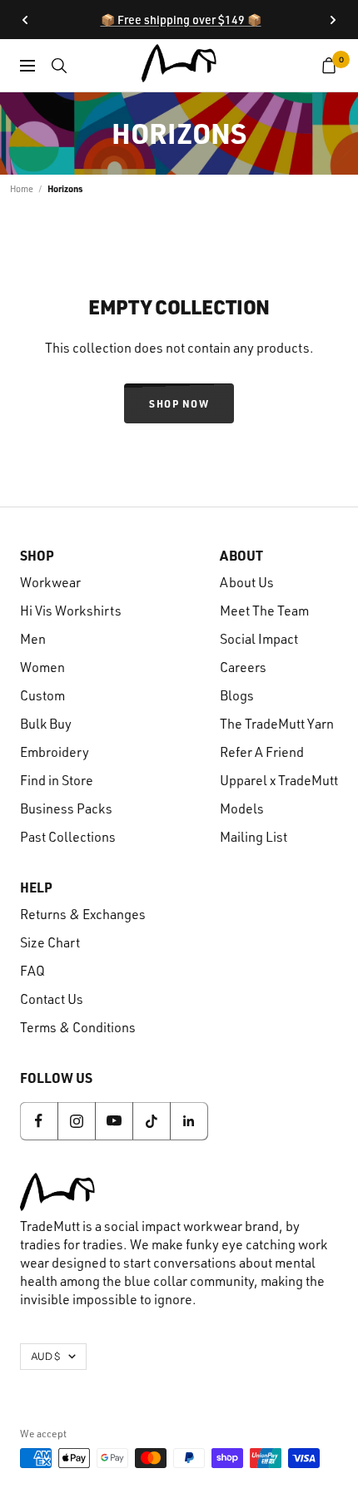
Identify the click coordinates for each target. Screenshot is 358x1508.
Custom (42, 695)
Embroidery (54, 752)
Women (42, 667)
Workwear (50, 582)
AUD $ (45, 1356)
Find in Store (56, 780)
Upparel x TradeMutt (279, 780)
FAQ (32, 970)
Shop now (179, 403)
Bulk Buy (46, 723)
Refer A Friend (262, 752)
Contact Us (51, 999)
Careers (243, 667)
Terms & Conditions (78, 1027)
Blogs (237, 695)
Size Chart (50, 942)
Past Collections (68, 836)
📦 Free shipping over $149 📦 (181, 19)
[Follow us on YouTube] (113, 1121)
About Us (247, 582)
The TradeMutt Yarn (277, 723)
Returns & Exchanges (83, 914)
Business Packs (66, 808)
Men (33, 638)
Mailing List (253, 836)
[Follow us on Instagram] (76, 1121)
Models (242, 808)
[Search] (59, 65)
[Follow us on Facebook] (38, 1121)
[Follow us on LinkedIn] (188, 1121)
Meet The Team (264, 610)
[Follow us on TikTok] (151, 1121)
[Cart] (329, 65)
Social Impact (259, 638)
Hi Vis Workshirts (71, 610)
